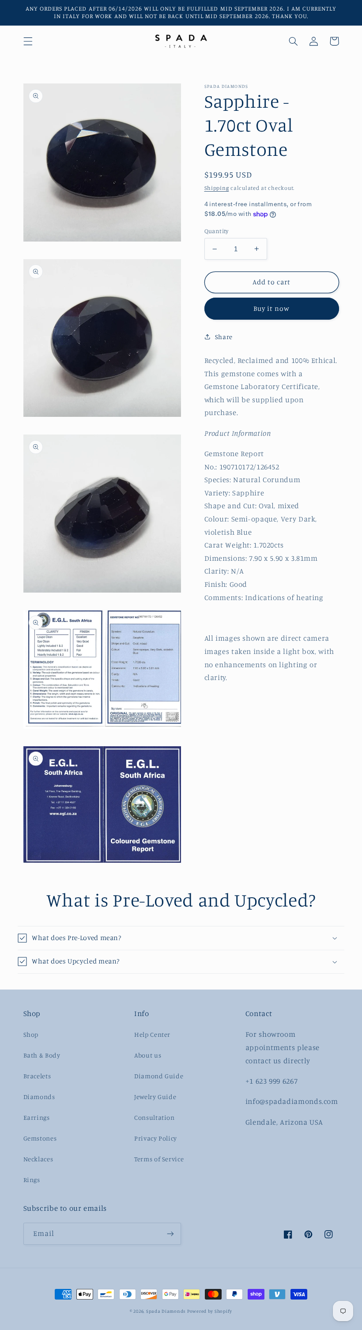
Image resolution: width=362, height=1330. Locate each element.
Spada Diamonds (165, 1311)
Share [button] (224, 336)
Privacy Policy (155, 1138)
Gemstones (40, 1138)
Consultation (154, 1117)
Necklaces (38, 1159)
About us (147, 1055)
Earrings (36, 1117)
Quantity (216, 230)
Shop (31, 1034)
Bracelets (37, 1076)
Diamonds (39, 1096)
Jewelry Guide (155, 1096)
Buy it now (271, 308)
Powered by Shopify (209, 1311)
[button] (28, 41)
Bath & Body (41, 1055)
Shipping (216, 188)
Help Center (152, 1034)
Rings (31, 1179)
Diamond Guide (158, 1076)
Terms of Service (159, 1159)
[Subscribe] (170, 1233)
